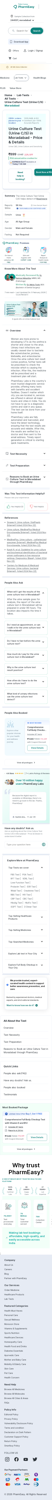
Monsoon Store (11, 1324)
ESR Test (31, 886)
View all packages (24, 763)
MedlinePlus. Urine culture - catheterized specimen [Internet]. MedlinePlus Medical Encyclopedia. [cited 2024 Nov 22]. (27, 542)
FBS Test (15, 874)
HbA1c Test (30, 902)
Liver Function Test (20, 882)
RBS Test (15, 894)
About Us (8, 1265)
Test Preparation (13, 1041)
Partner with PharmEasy (15, 1278)
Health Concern (11, 1377)
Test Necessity (12, 1034)
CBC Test (27, 898)
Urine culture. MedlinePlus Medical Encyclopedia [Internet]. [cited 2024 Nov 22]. (26, 532)
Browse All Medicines (14, 1389)
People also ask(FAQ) (15, 1073)
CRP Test (15, 898)
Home (8, 95)
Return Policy (10, 1441)
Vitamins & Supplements (15, 1328)
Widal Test (16, 890)
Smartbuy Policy (12, 1445)
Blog (6, 1274)
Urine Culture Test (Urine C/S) (24, 102)
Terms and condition (14, 1428)
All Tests (10, 98)
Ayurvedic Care (11, 1355)
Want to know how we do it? (20, 1005)
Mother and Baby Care (15, 1359)
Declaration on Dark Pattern (17, 1432)
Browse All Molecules (14, 1394)
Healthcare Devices (13, 1337)
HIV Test (27, 894)
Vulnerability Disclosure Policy (18, 1423)
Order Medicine (11, 1290)
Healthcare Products (14, 1294)
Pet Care (8, 1373)
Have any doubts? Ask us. (18, 1080)
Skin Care (9, 1368)
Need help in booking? (20, 175)
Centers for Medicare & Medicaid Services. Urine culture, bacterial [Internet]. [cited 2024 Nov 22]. (23, 568)
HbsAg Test (16, 902)
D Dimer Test (30, 907)
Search (36, 31)
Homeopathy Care (13, 1342)
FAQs (6, 1402)
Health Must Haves (13, 1311)
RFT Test (15, 878)
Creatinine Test (31, 890)
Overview (9, 1027)
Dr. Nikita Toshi (33, 285)
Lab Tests (19, 78)
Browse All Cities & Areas (16, 1398)
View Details (37, 748)
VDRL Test (27, 878)
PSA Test (26, 874)
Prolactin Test (17, 886)
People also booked (14, 1087)
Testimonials (10, 1094)
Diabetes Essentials (13, 1351)
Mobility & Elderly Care (15, 1364)
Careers (8, 1269)
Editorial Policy (11, 1414)
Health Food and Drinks (15, 1346)
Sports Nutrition (11, 1333)
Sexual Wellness (12, 1319)
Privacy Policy (11, 1419)
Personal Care (11, 1315)
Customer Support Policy (16, 1436)
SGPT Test (16, 907)
